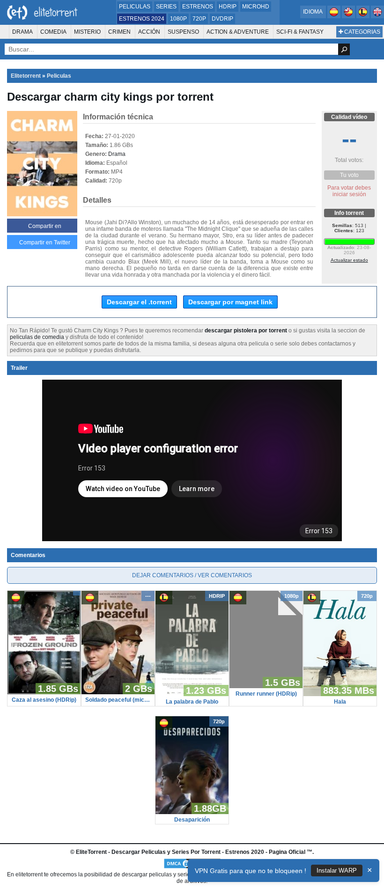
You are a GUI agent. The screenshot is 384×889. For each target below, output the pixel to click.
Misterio (87, 32)
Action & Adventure (238, 32)
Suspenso (183, 32)
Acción (149, 32)
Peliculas (134, 6)
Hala (340, 701)
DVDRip (222, 18)
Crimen (119, 32)
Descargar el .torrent (139, 302)
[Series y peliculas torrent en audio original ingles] (377, 16)
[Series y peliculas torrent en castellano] (334, 16)
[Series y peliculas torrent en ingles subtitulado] (349, 16)
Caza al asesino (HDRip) (44, 700)
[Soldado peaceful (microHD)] (118, 692)
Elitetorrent (26, 76)
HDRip (227, 6)
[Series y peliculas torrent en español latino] (363, 16)
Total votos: (349, 160)
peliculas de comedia (37, 337)
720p (199, 18)
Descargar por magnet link (230, 302)
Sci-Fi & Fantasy (300, 32)
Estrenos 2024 (141, 18)
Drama (22, 32)
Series (166, 6)
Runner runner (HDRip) (266, 694)
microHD (255, 6)
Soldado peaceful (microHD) (118, 700)
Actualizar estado (349, 260)
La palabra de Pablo (192, 701)
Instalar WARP (337, 870)
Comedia (53, 32)
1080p (178, 18)
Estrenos (197, 6)
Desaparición (192, 819)
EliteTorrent (91, 852)
